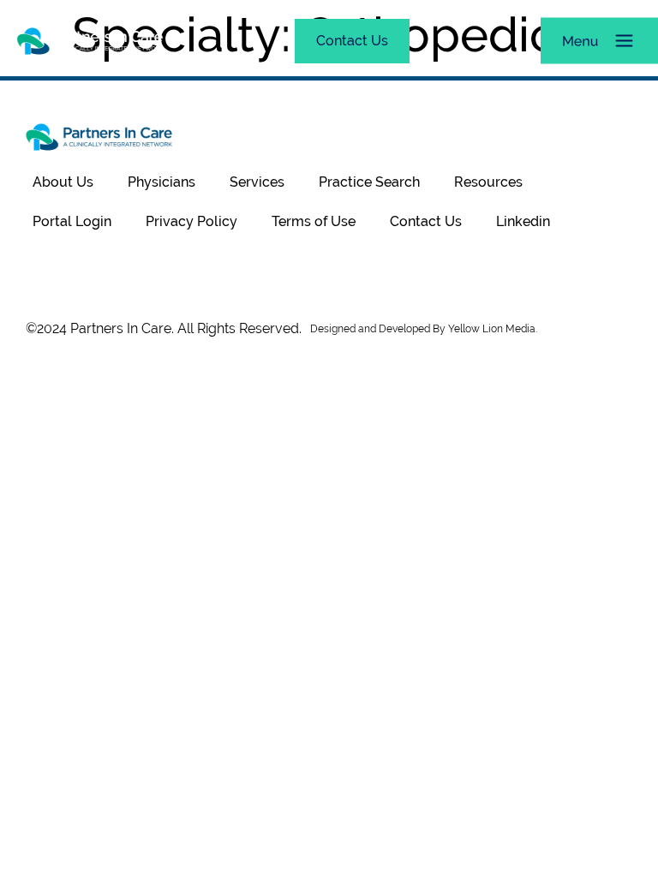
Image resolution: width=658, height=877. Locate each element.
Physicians (161, 182)
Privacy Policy (191, 221)
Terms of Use (314, 221)
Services (257, 182)
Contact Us (426, 221)
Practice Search (369, 182)
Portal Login (72, 221)
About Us (63, 182)
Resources (488, 182)
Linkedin (523, 221)
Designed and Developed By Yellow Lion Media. (423, 329)
